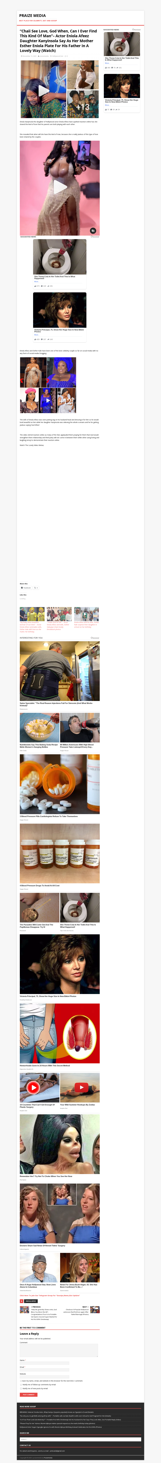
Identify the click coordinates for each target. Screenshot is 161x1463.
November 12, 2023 (29, 56)
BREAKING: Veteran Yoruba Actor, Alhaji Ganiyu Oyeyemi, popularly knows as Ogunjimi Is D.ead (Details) (56, 1412)
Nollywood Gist (57, 56)
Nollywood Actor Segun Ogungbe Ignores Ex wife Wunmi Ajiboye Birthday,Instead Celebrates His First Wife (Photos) (61, 1427)
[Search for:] (80, 1439)
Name (22, 1360)
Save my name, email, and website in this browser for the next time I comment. (52, 1381)
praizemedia (44, 56)
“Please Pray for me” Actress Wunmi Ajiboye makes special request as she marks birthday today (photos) (57, 1423)
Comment (23, 1342)
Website (23, 1374)
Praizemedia (48, 1458)
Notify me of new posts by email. (35, 1388)
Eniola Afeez (31, 1301)
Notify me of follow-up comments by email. (39, 1384)
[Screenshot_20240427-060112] (60, 234)
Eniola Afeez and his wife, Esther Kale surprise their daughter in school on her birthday (86, 624)
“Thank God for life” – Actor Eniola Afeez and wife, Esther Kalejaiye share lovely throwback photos (58, 625)
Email (22, 1367)
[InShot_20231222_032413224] (48, 412)
